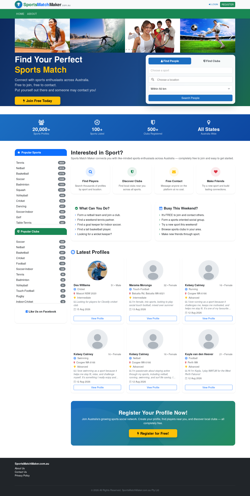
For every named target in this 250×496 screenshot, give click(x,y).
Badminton (40, 184)
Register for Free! (154, 433)
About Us (20, 468)
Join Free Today (39, 100)
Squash (40, 190)
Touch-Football (40, 291)
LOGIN (214, 4)
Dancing (40, 206)
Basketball (40, 173)
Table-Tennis (40, 222)
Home (20, 14)
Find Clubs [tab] (213, 61)
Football (40, 263)
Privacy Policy (22, 475)
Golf (40, 217)
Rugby (40, 296)
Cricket (40, 201)
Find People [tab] (171, 61)
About (32, 14)
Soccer (40, 179)
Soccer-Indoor (40, 212)
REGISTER (228, 4)
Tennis (40, 163)
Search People (190, 98)
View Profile (97, 318)
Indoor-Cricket (40, 302)
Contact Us (21, 472)
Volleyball (40, 195)
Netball (40, 168)
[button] (231, 35)
